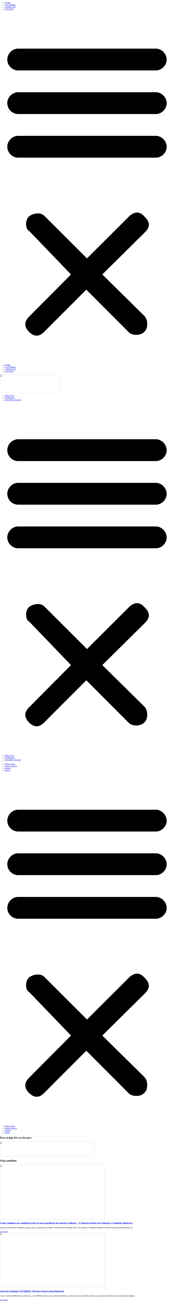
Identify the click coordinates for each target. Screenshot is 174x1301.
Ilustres (7, 770)
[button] (87, 187)
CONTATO (9, 9)
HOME (7, 3)
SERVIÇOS (9, 396)
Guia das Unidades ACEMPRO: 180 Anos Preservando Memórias (32, 1291)
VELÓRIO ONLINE (13, 400)
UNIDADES (10, 398)
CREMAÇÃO (10, 7)
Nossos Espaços (11, 766)
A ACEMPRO (10, 5)
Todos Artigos (10, 764)
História (8, 768)
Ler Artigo (4, 1232)
